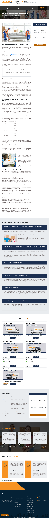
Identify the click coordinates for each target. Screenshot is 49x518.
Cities (6, 15)
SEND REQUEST (40, 44)
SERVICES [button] (13, 7)
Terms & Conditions (17, 504)
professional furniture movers (14, 54)
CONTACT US (34, 8)
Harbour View (10, 15)
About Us (15, 496)
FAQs (30, 7)
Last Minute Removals (30, 512)
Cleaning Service (29, 504)
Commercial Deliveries (30, 510)
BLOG (26, 7)
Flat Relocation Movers (30, 506)
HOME (4, 7)
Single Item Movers (30, 508)
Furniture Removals (30, 500)
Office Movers (29, 496)
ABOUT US (8, 8)
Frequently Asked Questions (18, 498)
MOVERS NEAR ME (21, 8)
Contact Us (16, 502)
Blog (15, 500)
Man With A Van (29, 498)
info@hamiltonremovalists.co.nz (43, 497)
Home (3, 15)
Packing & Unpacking (30, 502)
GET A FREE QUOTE (42, 8)
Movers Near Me (17, 506)
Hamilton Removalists (5, 89)
